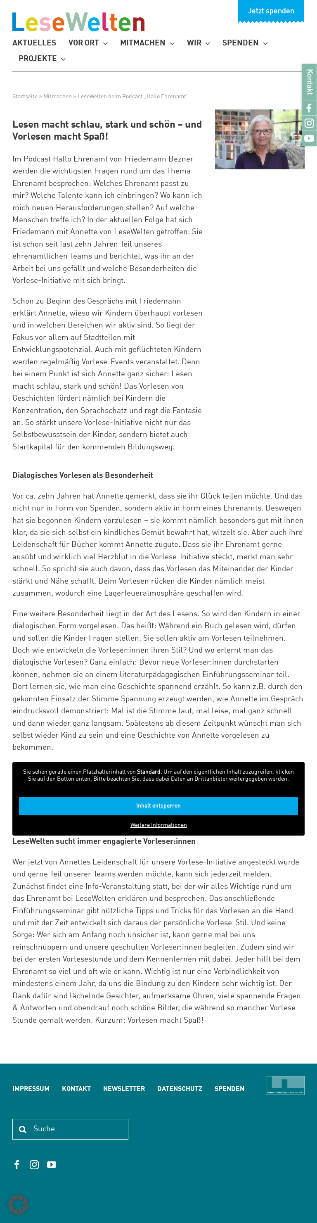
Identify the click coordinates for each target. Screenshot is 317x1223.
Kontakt (309, 82)
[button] (18, 1205)
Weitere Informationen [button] (158, 825)
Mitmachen (57, 97)
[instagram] (34, 1164)
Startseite (25, 97)
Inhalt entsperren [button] (158, 806)
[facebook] (16, 1164)
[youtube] (51, 1164)
